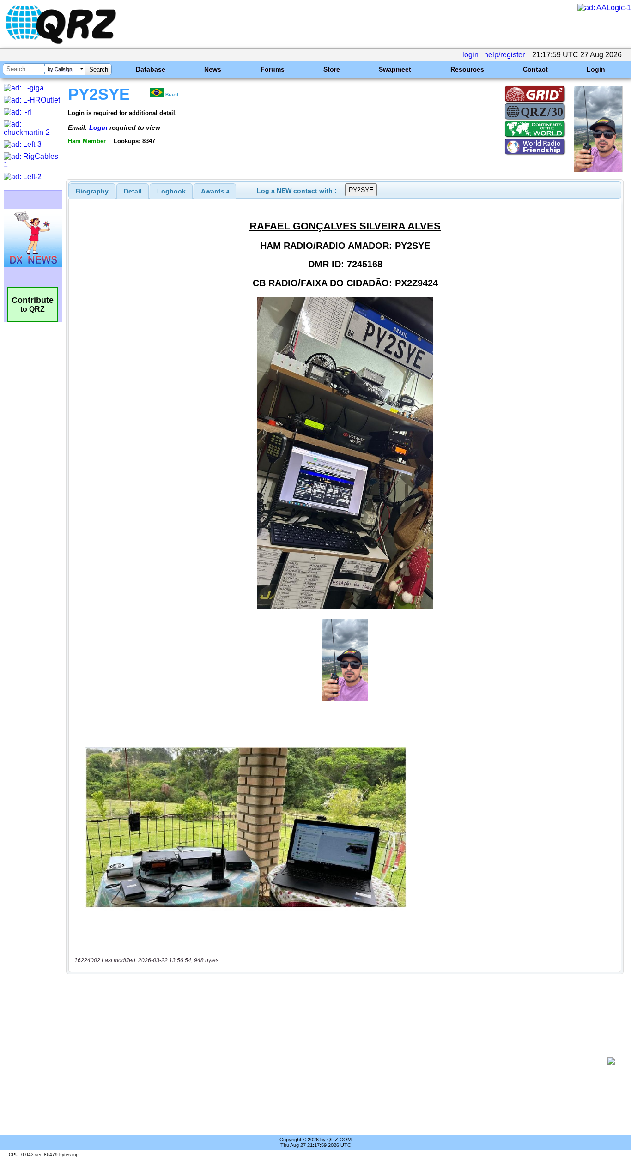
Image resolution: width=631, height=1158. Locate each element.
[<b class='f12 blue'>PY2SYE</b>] (598, 170)
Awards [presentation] (215, 191)
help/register (504, 55)
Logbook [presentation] (171, 191)
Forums (273, 69)
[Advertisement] (340, 1061)
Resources (467, 69)
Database (150, 69)
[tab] (92, 191)
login (470, 55)
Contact (535, 69)
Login (596, 69)
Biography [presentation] (92, 191)
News (212, 69)
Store (331, 69)
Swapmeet (395, 69)
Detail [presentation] (133, 191)
